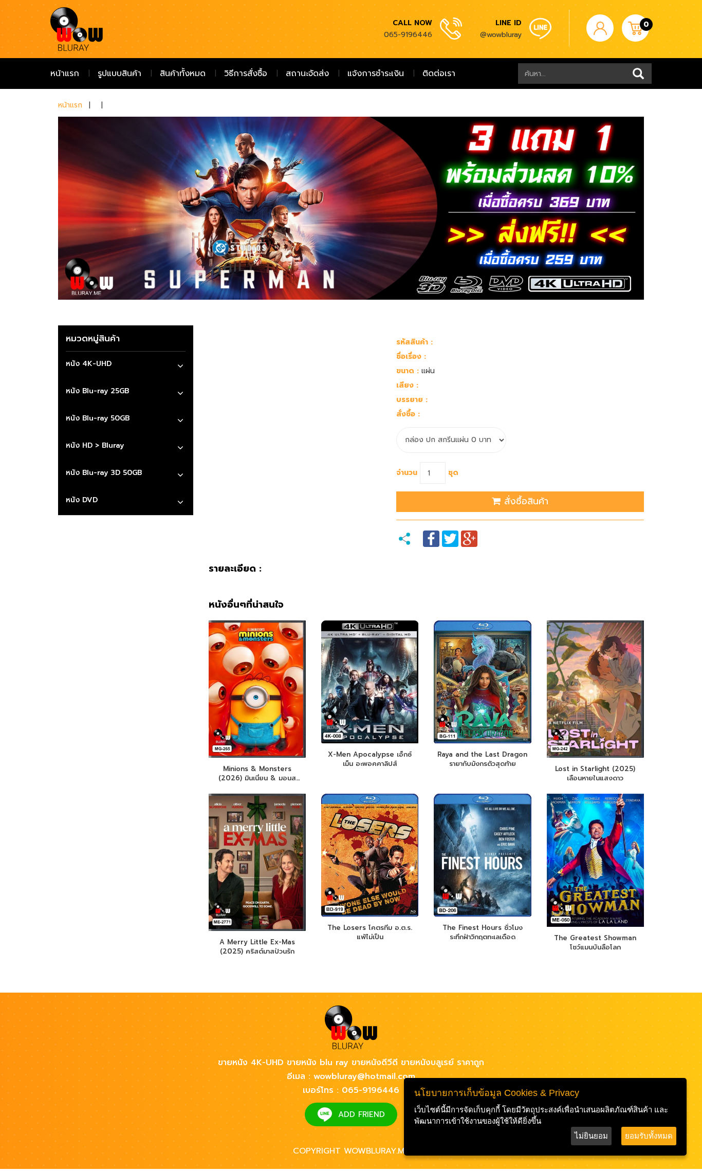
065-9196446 (408, 34)
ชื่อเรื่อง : (411, 356)
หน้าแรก (64, 73)
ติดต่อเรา (438, 73)
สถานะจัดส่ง (307, 73)
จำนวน (406, 472)
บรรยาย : (412, 399)
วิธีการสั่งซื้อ (245, 73)
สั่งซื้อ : (408, 414)
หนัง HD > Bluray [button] (95, 445)
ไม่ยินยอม (591, 1135)
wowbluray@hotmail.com (364, 1076)
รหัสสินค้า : (414, 342)
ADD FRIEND (361, 1114)
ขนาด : (407, 370)
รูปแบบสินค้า (119, 73)
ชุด (453, 472)
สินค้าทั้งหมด (183, 73)
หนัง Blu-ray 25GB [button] (97, 391)
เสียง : (407, 385)
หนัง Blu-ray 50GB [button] (98, 418)
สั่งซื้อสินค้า (524, 501)
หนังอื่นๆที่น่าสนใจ (246, 605)
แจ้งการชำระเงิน (375, 73)
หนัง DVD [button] (82, 500)
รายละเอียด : (235, 569)
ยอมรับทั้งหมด (649, 1135)
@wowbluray (501, 34)
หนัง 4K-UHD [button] (89, 363)
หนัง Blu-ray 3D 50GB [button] (104, 472)
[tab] (125, 365)
